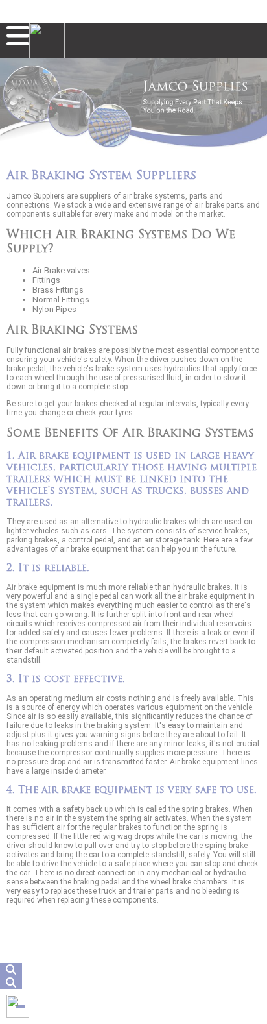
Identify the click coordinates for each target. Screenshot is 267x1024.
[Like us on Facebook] (17, 1006)
